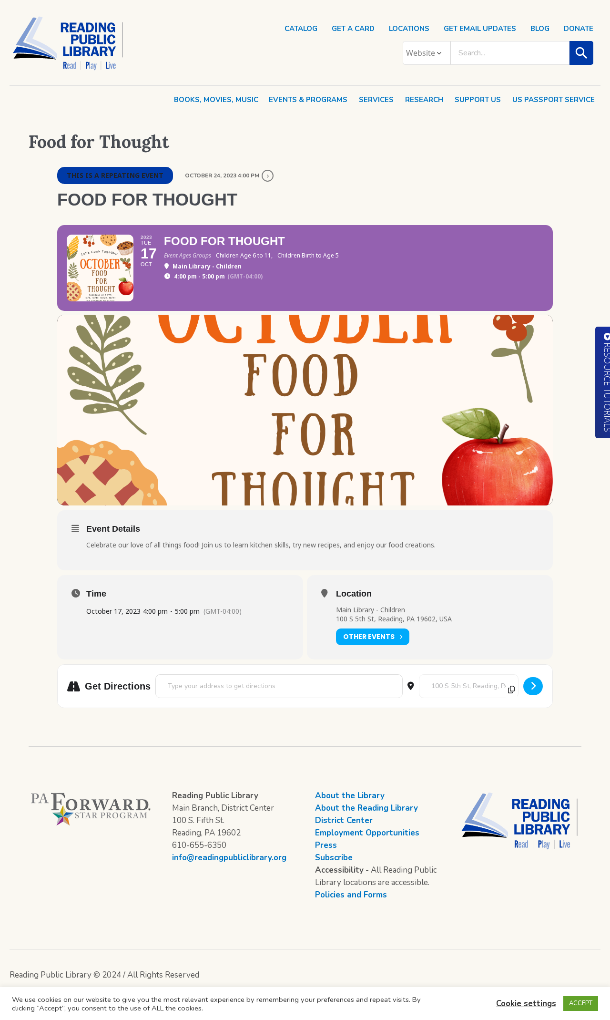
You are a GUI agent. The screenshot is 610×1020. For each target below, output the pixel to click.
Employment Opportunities (367, 832)
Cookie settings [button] (526, 1003)
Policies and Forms (351, 894)
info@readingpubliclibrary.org (229, 857)
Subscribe (334, 857)
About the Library (350, 795)
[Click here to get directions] (533, 686)
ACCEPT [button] (580, 1003)
